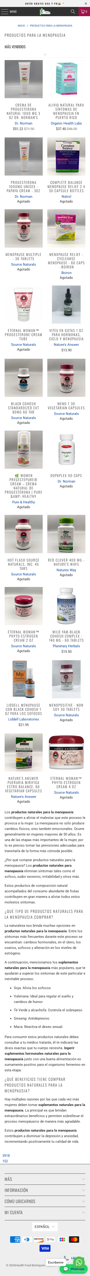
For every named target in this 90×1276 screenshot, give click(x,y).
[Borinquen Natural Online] (45, 11)
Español (42, 1227)
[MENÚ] (2, 11)
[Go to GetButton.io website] (79, 1271)
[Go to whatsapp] (79, 1262)
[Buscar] (73, 11)
